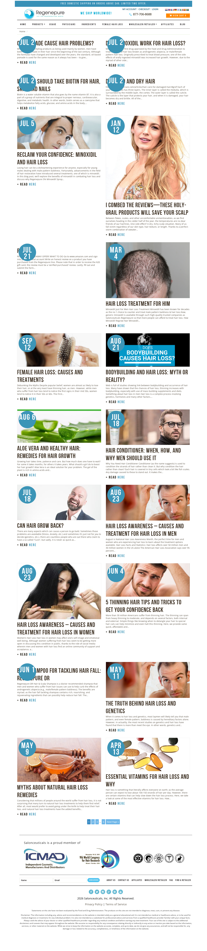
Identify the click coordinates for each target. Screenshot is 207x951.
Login (155, 9)
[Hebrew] (178, 10)
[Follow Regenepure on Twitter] (97, 892)
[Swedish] (187, 10)
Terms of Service (116, 904)
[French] (172, 10)
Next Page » (113, 821)
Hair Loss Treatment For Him (138, 303)
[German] (175, 10)
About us (111, 880)
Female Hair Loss (112, 24)
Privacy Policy (93, 904)
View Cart (179, 15)
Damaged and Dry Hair (130, 81)
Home (23, 24)
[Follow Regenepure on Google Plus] (109, 892)
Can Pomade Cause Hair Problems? (55, 43)
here (33, 62)
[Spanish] (184, 10)
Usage (52, 24)
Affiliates (167, 24)
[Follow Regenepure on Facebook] (91, 892)
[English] (169, 10)
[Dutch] (166, 10)
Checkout (144, 9)
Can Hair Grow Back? (40, 525)
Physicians (69, 24)
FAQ (171, 880)
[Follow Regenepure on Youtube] (120, 892)
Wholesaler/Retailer (142, 24)
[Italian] (181, 10)
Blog (182, 24)
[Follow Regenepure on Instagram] (103, 892)
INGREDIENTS (89, 24)
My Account (129, 9)
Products (37, 24)
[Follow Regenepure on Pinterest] (114, 892)
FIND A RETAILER (183, 880)
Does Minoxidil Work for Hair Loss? (145, 43)
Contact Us (123, 880)
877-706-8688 (142, 14)
